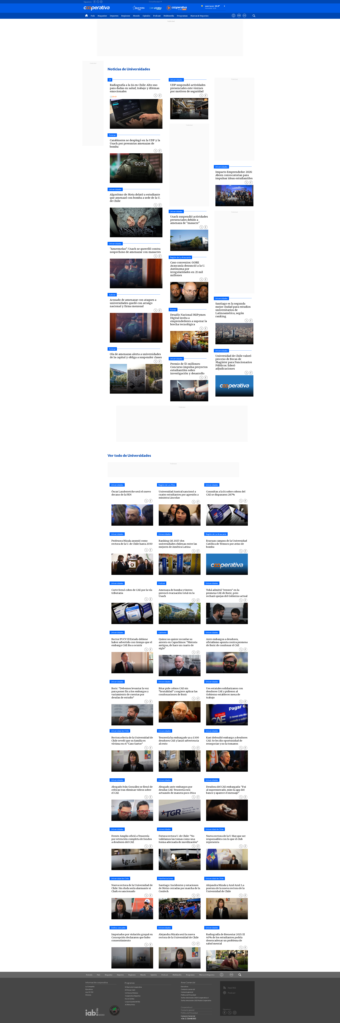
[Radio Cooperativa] (177, 8)
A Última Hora (130, 1005)
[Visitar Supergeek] (244, 18)
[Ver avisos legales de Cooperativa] (233, 18)
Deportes (114, 16)
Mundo (136, 16)
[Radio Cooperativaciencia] (155, 8)
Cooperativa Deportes (133, 996)
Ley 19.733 (89, 992)
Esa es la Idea (129, 999)
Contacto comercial (188, 989)
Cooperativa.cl (186, 1007)
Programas (182, 16)
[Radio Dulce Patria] (138, 8)
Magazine (102, 16)
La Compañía (89, 986)
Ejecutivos (89, 989)
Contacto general (187, 992)
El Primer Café (130, 990)
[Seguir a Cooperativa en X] (98, 1)
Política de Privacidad (188, 995)
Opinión (146, 16)
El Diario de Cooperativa (133, 987)
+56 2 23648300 (188, 1018)
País (93, 16)
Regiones (125, 16)
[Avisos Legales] (222, 975)
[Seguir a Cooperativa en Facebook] (94, 1)
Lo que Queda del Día (132, 1002)
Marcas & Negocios (199, 16)
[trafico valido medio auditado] (114, 1015)
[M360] (232, 975)
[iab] (95, 1018)
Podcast (157, 16)
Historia (88, 995)
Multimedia (168, 16)
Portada (89, 975)
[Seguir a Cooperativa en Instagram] (101, 1)
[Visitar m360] (239, 18)
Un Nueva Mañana (131, 993)
